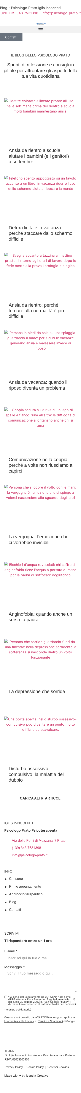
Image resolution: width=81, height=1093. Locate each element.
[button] (40, 29)
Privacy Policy (14, 1067)
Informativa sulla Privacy (19, 1021)
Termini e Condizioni (50, 1021)
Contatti (15, 910)
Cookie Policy (35, 1067)
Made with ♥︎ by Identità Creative (26, 1075)
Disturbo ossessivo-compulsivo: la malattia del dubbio (36, 774)
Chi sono (16, 879)
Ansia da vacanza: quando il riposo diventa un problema (38, 384)
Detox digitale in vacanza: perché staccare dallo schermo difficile (40, 233)
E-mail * (10, 951)
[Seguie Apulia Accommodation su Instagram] (15, 919)
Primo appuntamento (25, 886)
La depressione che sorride (37, 691)
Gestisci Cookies (58, 1067)
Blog (12, 902)
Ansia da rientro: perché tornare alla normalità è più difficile (36, 310)
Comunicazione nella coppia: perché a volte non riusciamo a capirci (40, 465)
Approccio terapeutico (26, 894)
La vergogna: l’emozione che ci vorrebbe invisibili (38, 539)
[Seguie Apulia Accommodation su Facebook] (7, 919)
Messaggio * (14, 967)
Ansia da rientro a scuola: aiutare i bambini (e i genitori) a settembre (39, 156)
